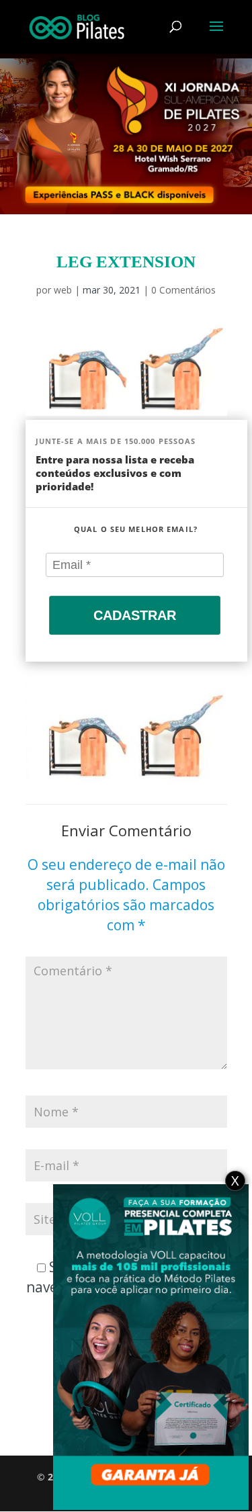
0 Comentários (183, 289)
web (63, 289)
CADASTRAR (134, 615)
